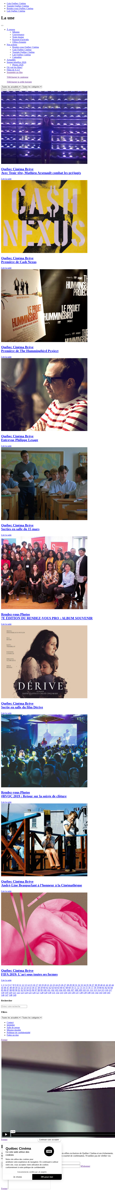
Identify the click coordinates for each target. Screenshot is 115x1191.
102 (52, 990)
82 (106, 987)
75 (86, 987)
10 (17, 985)
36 (90, 985)
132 (57, 992)
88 (11, 990)
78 (95, 987)
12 (23, 985)
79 (97, 987)
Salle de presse (13, 1027)
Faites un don (13, 1035)
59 (41, 987)
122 (18, 992)
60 (44, 987)
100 (45, 990)
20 (45, 985)
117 (110, 990)
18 (40, 985)
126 (34, 992)
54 (27, 987)
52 (22, 987)
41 (104, 985)
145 (108, 992)
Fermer (4, 1040)
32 (79, 985)
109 (80, 990)
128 (41, 992)
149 (14, 995)
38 (96, 985)
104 (60, 990)
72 (78, 987)
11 (20, 985)
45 (2, 987)
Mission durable (14, 1030)
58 (39, 987)
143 (100, 992)
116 (106, 990)
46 (5, 987)
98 (39, 990)
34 (84, 985)
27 (65, 985)
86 (5, 990)
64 (55, 987)
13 (26, 985)
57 (36, 987)
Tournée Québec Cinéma (18, 6)
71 (75, 987)
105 (64, 990)
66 (61, 987)
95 (30, 990)
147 (6, 995)
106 (68, 990)
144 (104, 992)
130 (49, 992)
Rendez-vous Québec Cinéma (20, 8)
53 (25, 987)
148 (10, 995)
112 (91, 990)
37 (93, 985)
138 (81, 992)
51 (19, 987)
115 (102, 990)
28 (68, 985)
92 (22, 990)
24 (56, 985)
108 (76, 990)
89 (13, 990)
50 (16, 987)
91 (19, 990)
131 (53, 992)
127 (38, 992)
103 (56, 990)
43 (110, 985)
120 (10, 992)
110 (84, 990)
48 (11, 987)
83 (109, 987)
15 (31, 985)
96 (33, 990)
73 (81, 987)
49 (13, 987)
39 (98, 985)
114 (99, 990)
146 (2, 995)
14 (28, 985)
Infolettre (11, 1025)
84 (112, 987)
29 (70, 985)
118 (2, 992)
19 (42, 985)
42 (107, 985)
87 (8, 990)
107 (72, 990)
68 (67, 987)
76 (89, 987)
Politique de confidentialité (18, 1032)
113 (95, 990)
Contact (10, 1022)
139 (85, 992)
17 (37, 985)
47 (8, 987)
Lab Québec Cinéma (16, 11)
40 (101, 985)
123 (22, 992)
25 (59, 985)
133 (61, 992)
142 (96, 992)
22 (51, 985)
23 (54, 985)
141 (93, 992)
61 (47, 987)
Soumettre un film (15, 72)
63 (53, 987)
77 (92, 987)
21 (48, 985)
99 (41, 990)
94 (27, 990)
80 (100, 987)
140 (89, 992)
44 (112, 985)
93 (25, 990)
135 (69, 992)
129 (45, 992)
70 (72, 987)
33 (82, 985)
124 (26, 992)
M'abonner (85, 1166)
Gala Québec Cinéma (16, 3)
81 (103, 987)
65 (58, 987)
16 (34, 985)
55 (30, 987)
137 (77, 992)
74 (83, 987)
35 (87, 985)
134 (65, 992)
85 (2, 990)
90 (16, 990)
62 (50, 987)
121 (14, 992)
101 (48, 990)
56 (33, 987)
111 (87, 990)
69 (69, 987)
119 (6, 992)
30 (73, 985)
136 (73, 992)
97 (36, 990)
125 (30, 992)
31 (76, 985)
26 (62, 985)
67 (64, 987)
